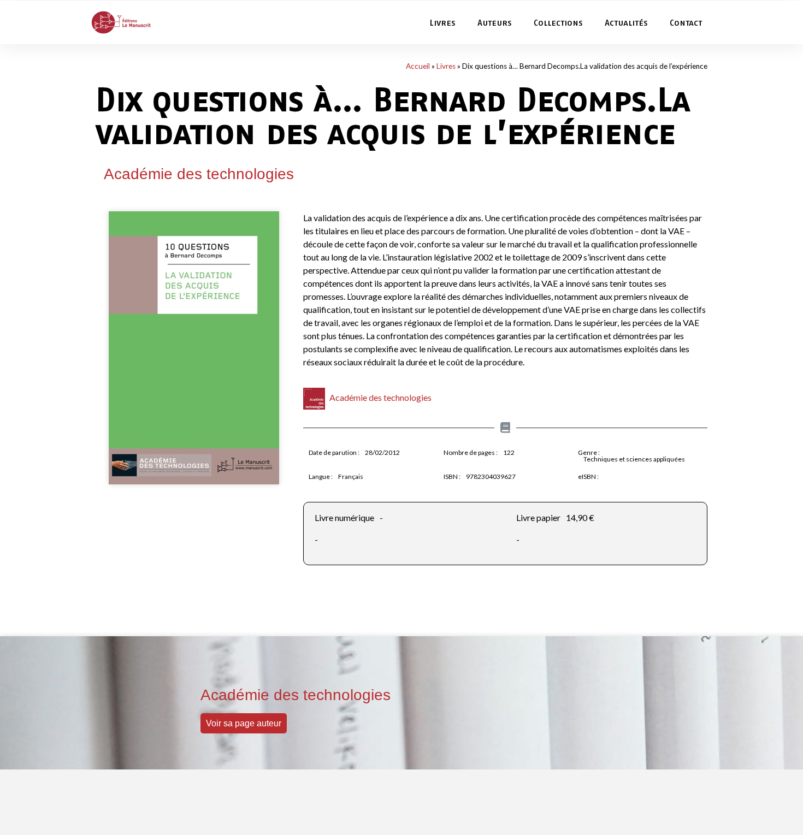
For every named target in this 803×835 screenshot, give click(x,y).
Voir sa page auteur (243, 723)
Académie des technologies (199, 173)
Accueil (418, 66)
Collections (558, 22)
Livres (442, 22)
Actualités (626, 22)
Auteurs (494, 22)
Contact (686, 22)
